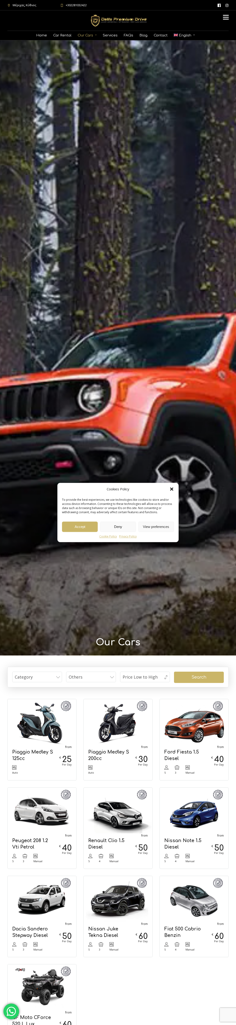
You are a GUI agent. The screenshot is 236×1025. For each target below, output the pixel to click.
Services (110, 35)
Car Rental (62, 35)
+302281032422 (76, 5)
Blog (143, 35)
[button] (171, 489)
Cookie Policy (108, 536)
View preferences (156, 527)
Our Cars (85, 35)
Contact (161, 35)
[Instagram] (227, 5)
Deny (118, 527)
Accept (80, 527)
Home (41, 35)
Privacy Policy (128, 536)
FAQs (128, 35)
